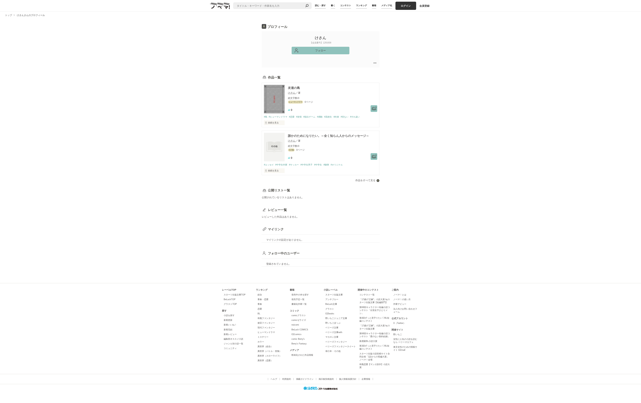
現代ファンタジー (266, 327)
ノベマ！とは (399, 294)
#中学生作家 (281, 165)
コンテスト (345, 5)
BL (259, 313)
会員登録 (424, 5)
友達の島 (294, 88)
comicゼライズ (298, 320)
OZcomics (296, 334)
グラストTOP (230, 304)
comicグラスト (298, 315)
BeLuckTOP (230, 299)
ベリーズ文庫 (331, 327)
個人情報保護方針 (347, 379)
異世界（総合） (265, 346)
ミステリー (263, 337)
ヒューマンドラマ (266, 332)
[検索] (307, 5)
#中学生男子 (306, 165)
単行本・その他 (333, 351)
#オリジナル (337, 165)
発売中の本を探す (300, 294)
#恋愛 (291, 117)
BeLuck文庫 (331, 304)
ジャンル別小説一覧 (233, 343)
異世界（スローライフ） (269, 356)
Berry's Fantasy (299, 343)
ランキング (361, 5)
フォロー (320, 50)
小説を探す (229, 315)
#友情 (299, 117)
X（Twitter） (399, 323)
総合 (260, 294)
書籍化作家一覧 (299, 304)
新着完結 (228, 329)
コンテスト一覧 (367, 294)
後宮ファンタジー (266, 323)
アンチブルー (331, 299)
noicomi (295, 325)
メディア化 (386, 5)
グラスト (329, 309)
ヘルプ (274, 379)
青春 (260, 304)
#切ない (344, 117)
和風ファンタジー (266, 318)
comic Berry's (298, 339)
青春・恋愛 (263, 299)
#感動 (320, 117)
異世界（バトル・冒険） (269, 351)
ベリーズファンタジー (336, 342)
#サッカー (294, 165)
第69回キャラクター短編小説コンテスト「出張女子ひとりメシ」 (374, 310)
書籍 (374, 5)
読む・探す (320, 5)
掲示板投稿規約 (326, 379)
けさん (291, 92)
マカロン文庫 (331, 337)
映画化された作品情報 (302, 355)
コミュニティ (230, 348)
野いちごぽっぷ (333, 323)
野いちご (397, 334)
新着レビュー (230, 334)
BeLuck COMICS (299, 329)
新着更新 (228, 320)
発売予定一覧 (297, 299)
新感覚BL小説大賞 (368, 341)
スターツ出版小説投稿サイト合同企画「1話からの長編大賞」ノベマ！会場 (374, 356)
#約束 (336, 117)
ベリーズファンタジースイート (340, 346)
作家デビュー (399, 304)
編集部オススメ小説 (233, 339)
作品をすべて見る (365, 180)
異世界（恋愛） (265, 360)
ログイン (406, 5)
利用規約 (286, 379)
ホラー (261, 342)
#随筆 (326, 165)
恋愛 (260, 309)
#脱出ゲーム (309, 117)
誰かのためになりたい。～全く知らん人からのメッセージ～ (328, 135)
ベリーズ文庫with (333, 332)
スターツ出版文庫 (334, 294)
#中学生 (318, 165)
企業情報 (366, 379)
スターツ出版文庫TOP (235, 294)
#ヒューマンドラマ (278, 117)
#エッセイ (269, 165)
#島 (265, 117)
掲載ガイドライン (304, 379)
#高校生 (328, 117)
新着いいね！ (230, 325)
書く (333, 5)
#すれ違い (355, 117)
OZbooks (329, 313)
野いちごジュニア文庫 (336, 318)
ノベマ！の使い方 (402, 299)
